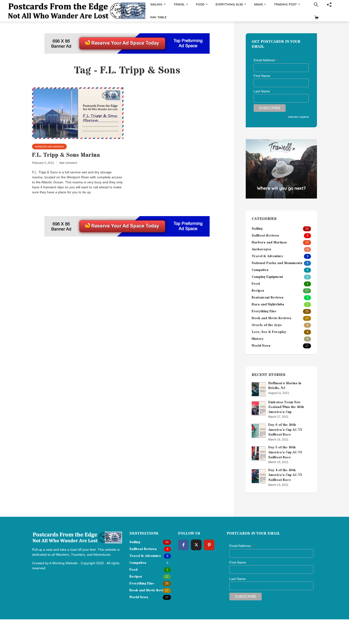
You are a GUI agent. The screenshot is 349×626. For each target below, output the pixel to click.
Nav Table (158, 17)
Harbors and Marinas (49, 146)
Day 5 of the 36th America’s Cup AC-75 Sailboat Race (285, 452)
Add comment (68, 163)
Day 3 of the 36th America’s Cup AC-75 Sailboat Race (285, 475)
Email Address (266, 60)
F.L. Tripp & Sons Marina (66, 155)
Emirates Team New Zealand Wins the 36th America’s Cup (286, 407)
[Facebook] (183, 545)
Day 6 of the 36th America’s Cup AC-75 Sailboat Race (285, 429)
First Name (262, 76)
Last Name (262, 91)
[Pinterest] (209, 545)
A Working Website (63, 563)
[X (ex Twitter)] (196, 545)
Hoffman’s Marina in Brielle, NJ (284, 386)
